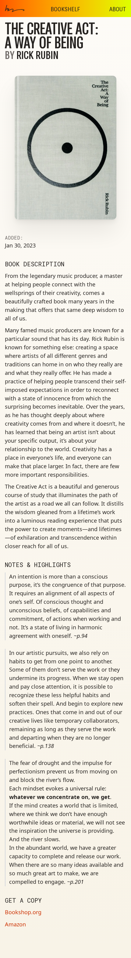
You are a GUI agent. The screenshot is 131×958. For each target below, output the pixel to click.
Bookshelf (65, 9)
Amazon (15, 924)
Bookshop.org (23, 912)
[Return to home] (25, 8)
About (117, 9)
